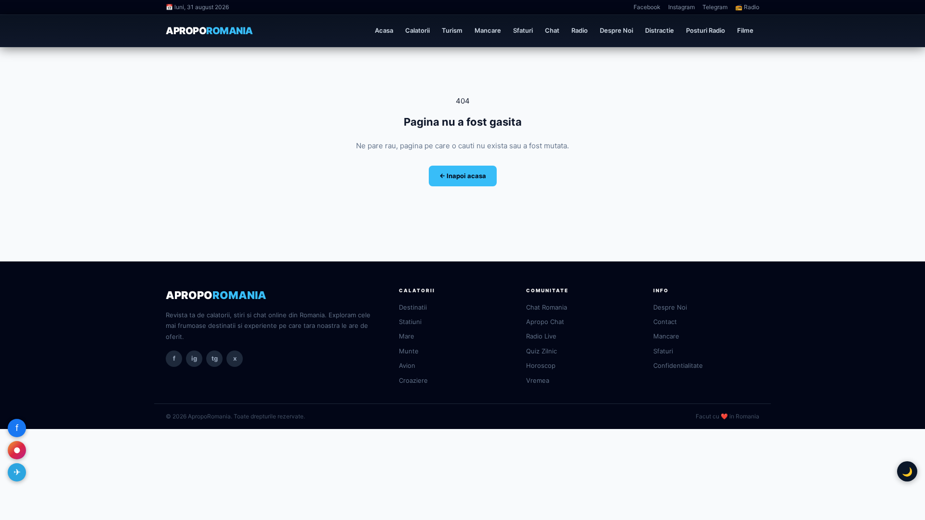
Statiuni (410, 321)
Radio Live (541, 336)
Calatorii (417, 30)
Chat (552, 30)
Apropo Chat (545, 321)
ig (194, 358)
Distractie (659, 30)
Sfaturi (523, 30)
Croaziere (413, 380)
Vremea (537, 380)
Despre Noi (616, 30)
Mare (406, 336)
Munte (409, 351)
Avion (407, 365)
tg (214, 358)
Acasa (384, 30)
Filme (745, 30)
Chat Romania (546, 307)
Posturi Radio (705, 30)
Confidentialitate (678, 365)
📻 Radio (747, 7)
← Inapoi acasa (462, 176)
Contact (665, 321)
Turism (452, 30)
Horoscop (540, 365)
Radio (579, 30)
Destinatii (413, 307)
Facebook (647, 7)
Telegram (714, 7)
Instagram (681, 7)
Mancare (488, 30)
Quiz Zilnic (541, 351)
